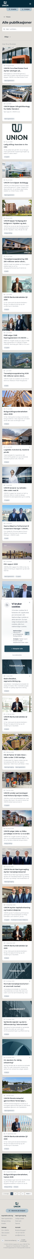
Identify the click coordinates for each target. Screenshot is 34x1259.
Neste (27, 1193)
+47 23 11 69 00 (19, 1233)
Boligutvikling (6, 1221)
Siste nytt (18, 1221)
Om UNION (5, 1230)
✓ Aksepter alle (17, 649)
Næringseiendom (7, 1218)
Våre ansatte (5, 1233)
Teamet (17, 1223)
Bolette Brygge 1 (20, 1230)
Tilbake (8, 17)
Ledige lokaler (19, 1218)
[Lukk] (29, 602)
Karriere (4, 1235)
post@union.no (20, 1235)
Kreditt (3, 1223)
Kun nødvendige (17, 655)
